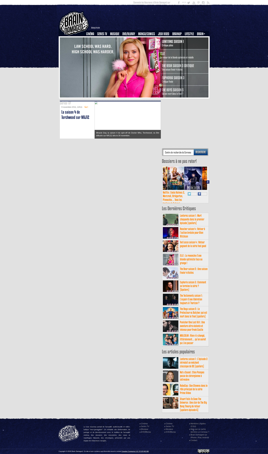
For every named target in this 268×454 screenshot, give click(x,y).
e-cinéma (91, 49)
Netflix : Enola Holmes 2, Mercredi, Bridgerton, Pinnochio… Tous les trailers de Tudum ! (174, 198)
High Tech (190, 49)
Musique (114, 34)
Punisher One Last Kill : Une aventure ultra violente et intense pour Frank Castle (192, 325)
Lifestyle (189, 34)
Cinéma (90, 34)
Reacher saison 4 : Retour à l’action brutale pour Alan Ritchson (192, 232)
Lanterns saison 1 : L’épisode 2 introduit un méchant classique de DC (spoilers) (194, 362)
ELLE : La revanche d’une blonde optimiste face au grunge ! (191, 259)
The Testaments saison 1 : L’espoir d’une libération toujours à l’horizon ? (191, 299)
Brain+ (201, 34)
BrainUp (177, 34)
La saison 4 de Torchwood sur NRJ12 (75, 114)
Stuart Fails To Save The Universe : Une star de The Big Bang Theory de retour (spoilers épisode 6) (193, 404)
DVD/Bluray (128, 34)
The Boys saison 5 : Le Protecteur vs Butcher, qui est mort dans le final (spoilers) (193, 312)
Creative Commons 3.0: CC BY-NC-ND (135, 451)
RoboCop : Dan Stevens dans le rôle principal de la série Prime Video (194, 389)
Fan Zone (202, 39)
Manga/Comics (146, 34)
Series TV (102, 34)
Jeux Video (163, 34)
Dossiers (91, 44)
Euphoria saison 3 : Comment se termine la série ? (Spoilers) (193, 285)
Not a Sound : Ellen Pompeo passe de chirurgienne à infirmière (192, 375)
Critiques (91, 39)
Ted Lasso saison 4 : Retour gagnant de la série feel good (193, 244)
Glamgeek (190, 44)
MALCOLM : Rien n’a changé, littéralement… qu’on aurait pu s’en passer (193, 339)
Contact (194, 440)
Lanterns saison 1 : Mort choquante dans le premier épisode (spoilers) (192, 219)
